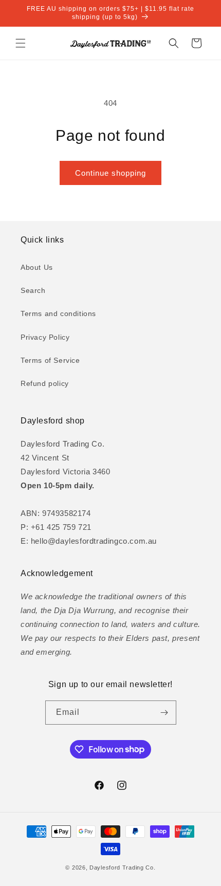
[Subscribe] (164, 712)
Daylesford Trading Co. (122, 867)
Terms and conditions (58, 313)
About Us (37, 267)
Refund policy (45, 383)
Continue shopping (110, 173)
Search (33, 290)
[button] (20, 43)
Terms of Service (50, 360)
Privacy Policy (45, 337)
